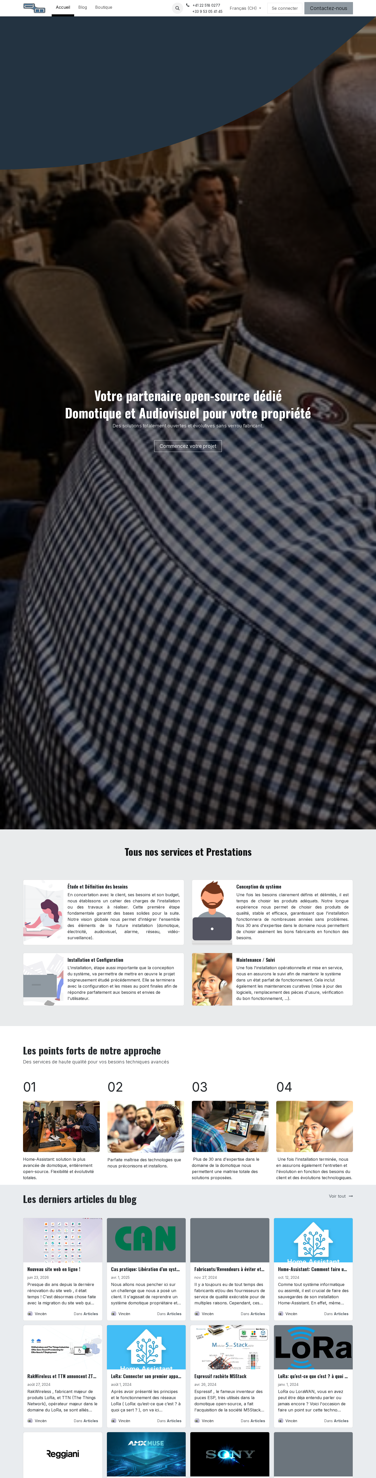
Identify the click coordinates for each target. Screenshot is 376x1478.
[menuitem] (63, 8)
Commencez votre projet (188, 446)
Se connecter (285, 8)
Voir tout (338, 1196)
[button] (177, 8)
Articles (90, 1314)
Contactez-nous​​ (328, 8)
